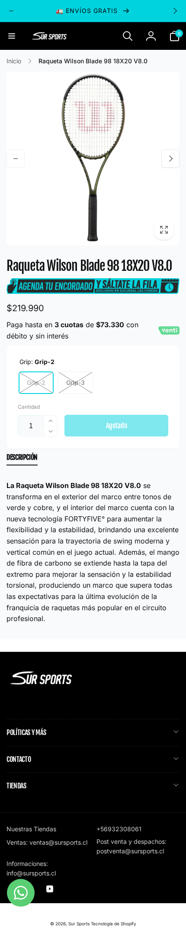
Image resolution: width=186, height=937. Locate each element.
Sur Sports (79, 923)
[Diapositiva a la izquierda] (11, 11)
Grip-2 (36, 382)
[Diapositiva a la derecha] (175, 11)
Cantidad (29, 407)
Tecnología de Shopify (113, 923)
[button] (11, 36)
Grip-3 (75, 382)
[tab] (22, 459)
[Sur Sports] (41, 684)
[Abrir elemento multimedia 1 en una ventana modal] (93, 158)
